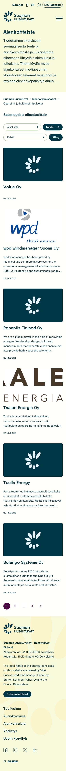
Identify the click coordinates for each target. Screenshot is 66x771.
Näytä (50, 127)
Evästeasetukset (17, 694)
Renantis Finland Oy (22, 327)
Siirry (55, 137)
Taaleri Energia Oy (21, 407)
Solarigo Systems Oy (23, 562)
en (32, 4)
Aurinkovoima (14, 716)
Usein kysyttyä (15, 738)
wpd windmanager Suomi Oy (31, 247)
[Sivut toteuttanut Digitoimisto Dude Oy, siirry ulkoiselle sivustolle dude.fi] (10, 762)
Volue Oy (12, 186)
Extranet (17, 4)
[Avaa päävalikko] (59, 18)
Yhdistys (10, 731)
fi (27, 4)
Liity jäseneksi (52, 4)
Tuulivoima (12, 708)
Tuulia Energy (16, 482)
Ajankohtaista (14, 723)
